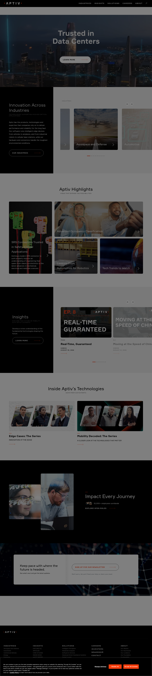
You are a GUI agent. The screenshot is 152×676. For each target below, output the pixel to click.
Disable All (115, 666)
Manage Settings (100, 666)
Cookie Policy (14, 672)
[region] (76, 666)
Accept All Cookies (131, 666)
